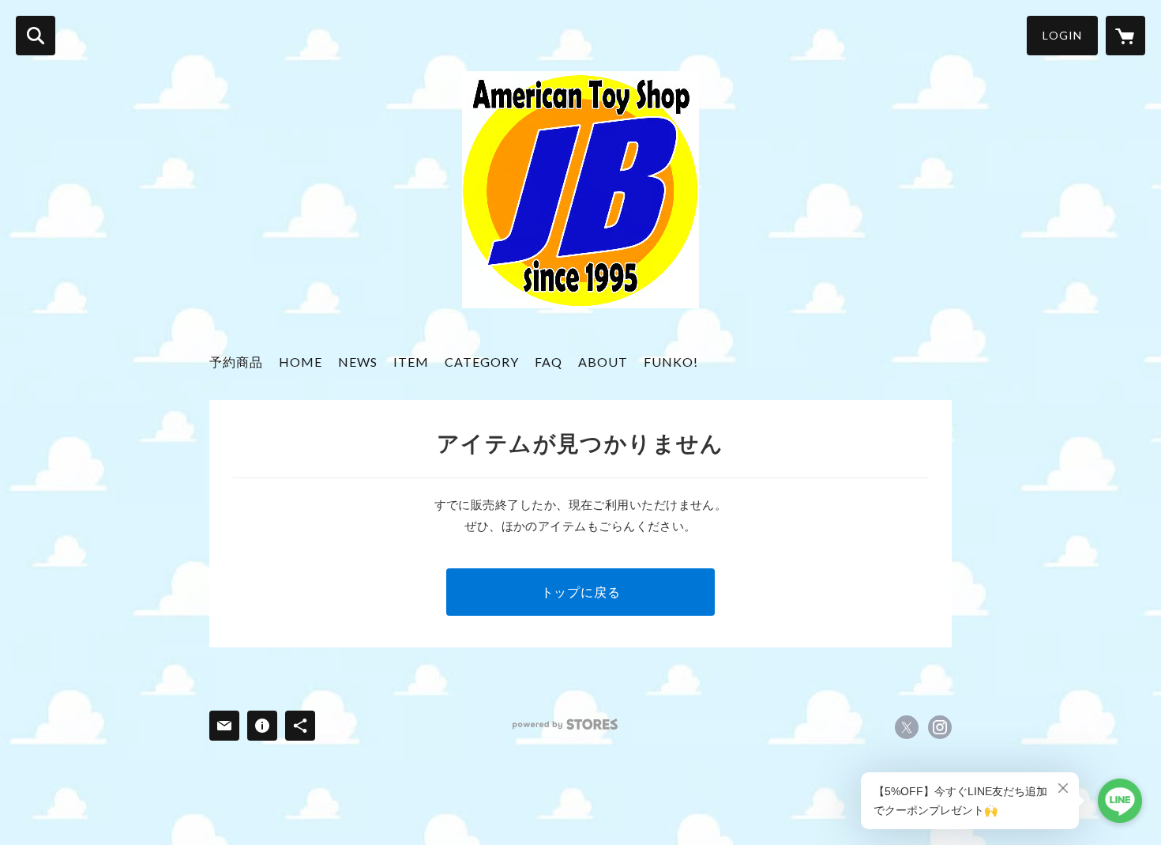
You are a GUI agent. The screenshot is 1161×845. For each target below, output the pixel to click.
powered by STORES (565, 724)
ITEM (411, 361)
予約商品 (236, 361)
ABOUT (603, 361)
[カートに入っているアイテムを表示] (1125, 35)
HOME (300, 361)
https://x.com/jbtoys (907, 727)
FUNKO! (671, 361)
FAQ (548, 361)
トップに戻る (581, 591)
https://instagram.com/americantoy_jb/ (940, 727)
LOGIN (1062, 35)
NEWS (358, 361)
